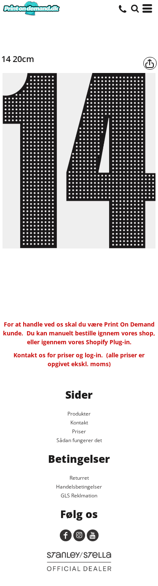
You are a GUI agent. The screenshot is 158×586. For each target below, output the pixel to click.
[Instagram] (79, 535)
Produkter (79, 413)
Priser (79, 431)
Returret (79, 477)
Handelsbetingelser (79, 486)
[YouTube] (93, 535)
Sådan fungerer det (79, 440)
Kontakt (79, 422)
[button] (135, 8)
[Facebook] (66, 535)
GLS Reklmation (79, 495)
